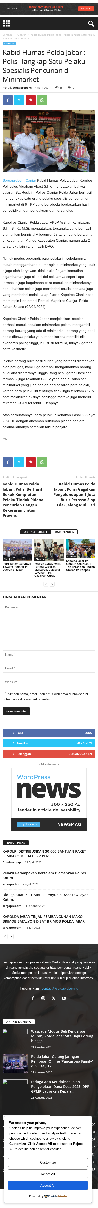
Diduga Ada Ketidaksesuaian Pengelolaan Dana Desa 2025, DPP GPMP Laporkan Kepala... (60, 1086)
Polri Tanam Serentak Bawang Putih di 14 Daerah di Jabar (17, 566)
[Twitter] (19, 100)
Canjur (31, 180)
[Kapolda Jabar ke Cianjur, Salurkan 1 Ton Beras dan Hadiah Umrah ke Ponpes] (80, 549)
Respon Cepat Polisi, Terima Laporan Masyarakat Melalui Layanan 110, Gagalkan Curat (47, 569)
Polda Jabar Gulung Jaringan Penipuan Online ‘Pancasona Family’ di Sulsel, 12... (62, 1061)
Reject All (48, 1174)
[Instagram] (44, 999)
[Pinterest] (31, 100)
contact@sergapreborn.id (60, 988)
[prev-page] (45, 584)
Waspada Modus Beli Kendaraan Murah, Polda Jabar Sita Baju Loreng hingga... (62, 1036)
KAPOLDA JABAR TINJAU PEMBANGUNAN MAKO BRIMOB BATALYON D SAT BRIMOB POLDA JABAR (44, 919)
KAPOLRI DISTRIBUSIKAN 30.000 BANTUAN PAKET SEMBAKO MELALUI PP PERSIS (44, 853)
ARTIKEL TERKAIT (35, 532)
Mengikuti (84, 743)
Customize (48, 1162)
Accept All (47, 1185)
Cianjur (21, 34)
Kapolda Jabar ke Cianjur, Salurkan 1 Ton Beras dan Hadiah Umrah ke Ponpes (80, 565)
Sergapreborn (14, 180)
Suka (88, 733)
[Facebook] (8, 100)
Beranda (8, 34)
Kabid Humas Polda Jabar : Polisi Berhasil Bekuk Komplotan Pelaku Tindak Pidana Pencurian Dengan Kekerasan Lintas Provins (23, 499)
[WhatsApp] (42, 100)
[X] (55, 999)
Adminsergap (12, 862)
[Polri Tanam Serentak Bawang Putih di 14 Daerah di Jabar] (17, 550)
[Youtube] (64, 999)
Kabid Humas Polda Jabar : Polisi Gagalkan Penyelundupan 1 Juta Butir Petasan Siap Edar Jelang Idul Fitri (74, 494)
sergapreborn (22, 87)
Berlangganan (80, 754)
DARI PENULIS (64, 532)
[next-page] (52, 584)
